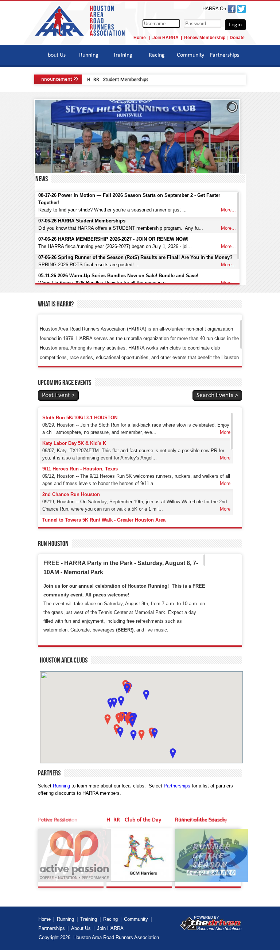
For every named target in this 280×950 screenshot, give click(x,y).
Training (122, 55)
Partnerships (224, 55)
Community (190, 55)
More (225, 432)
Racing (157, 55)
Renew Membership (204, 37)
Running (88, 55)
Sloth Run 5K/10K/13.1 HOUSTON (79, 417)
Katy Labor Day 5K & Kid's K (74, 443)
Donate (237, 37)
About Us (55, 55)
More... (228, 210)
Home (140, 37)
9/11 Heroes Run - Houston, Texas (80, 469)
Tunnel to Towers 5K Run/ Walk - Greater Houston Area (104, 520)
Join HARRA (165, 37)
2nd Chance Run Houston (71, 494)
